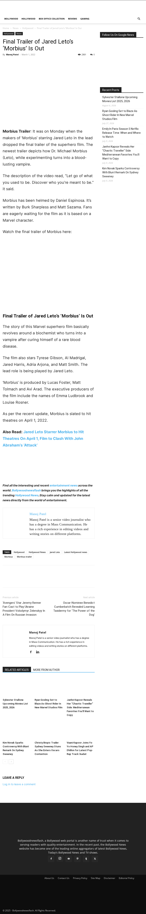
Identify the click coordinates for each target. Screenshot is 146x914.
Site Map (95, 878)
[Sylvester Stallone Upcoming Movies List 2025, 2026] (17, 687)
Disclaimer (109, 878)
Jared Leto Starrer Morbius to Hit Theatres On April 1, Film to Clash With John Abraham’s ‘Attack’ (43, 438)
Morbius (8, 556)
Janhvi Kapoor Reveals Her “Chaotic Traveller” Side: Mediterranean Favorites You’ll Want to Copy (80, 707)
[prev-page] (5, 761)
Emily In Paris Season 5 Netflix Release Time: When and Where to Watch (121, 132)
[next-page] (11, 761)
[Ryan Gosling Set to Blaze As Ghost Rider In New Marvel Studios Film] (49, 687)
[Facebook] (6, 63)
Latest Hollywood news (75, 552)
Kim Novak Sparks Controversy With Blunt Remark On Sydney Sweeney (121, 172)
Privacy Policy (80, 878)
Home (6, 28)
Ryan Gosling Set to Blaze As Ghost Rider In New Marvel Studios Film (48, 703)
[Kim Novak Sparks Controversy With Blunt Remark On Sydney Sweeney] (17, 729)
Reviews (72, 18)
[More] (42, 63)
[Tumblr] (86, 859)
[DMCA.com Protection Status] (84, 910)
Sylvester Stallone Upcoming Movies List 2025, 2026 (15, 703)
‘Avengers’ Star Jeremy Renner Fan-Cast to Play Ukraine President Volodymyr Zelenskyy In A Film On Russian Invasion (24, 608)
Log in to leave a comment (19, 784)
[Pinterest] (24, 63)
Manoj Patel (12, 54)
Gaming (84, 18)
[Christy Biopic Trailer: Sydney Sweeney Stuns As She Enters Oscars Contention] (49, 729)
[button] (138, 19)
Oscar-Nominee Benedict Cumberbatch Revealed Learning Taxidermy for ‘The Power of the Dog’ (74, 608)
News (16, 28)
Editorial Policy (126, 878)
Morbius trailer (24, 556)
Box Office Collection (52, 18)
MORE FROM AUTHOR (46, 669)
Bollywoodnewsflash (26, 490)
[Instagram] (60, 858)
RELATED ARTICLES (17, 669)
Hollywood (28, 18)
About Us (49, 878)
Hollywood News (26, 495)
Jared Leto (55, 552)
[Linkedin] (39, 652)
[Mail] (69, 859)
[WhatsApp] (32, 63)
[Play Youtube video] (49, 275)
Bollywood (11, 18)
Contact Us (63, 878)
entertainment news (64, 485)
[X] (15, 63)
